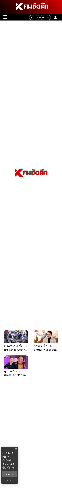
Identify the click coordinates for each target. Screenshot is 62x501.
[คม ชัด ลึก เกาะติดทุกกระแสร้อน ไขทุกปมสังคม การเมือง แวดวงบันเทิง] (31, 7)
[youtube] (42, 17)
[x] (37, 17)
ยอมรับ (9, 474)
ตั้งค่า (9, 480)
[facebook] (31, 17)
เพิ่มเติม (11, 467)
